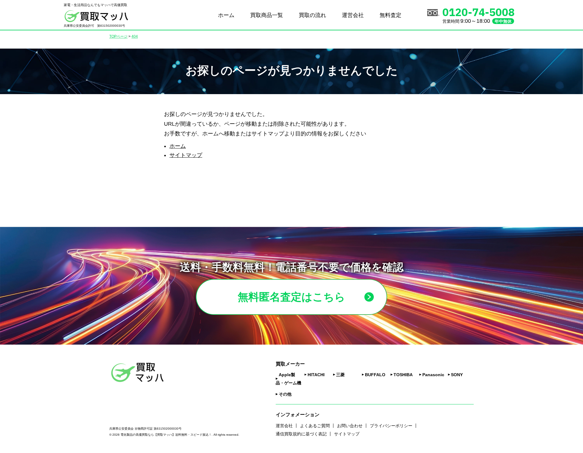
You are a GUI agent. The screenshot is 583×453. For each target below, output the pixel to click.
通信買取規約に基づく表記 (301, 433)
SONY (457, 374)
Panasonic (433, 374)
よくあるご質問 (315, 425)
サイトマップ (185, 155)
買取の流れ (312, 15)
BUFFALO (375, 374)
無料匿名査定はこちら (291, 297)
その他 (285, 394)
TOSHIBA (403, 374)
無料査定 (390, 15)
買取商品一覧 (266, 15)
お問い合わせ (350, 425)
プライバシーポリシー (391, 425)
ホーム (226, 15)
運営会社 (353, 15)
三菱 (340, 374)
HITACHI (316, 374)
